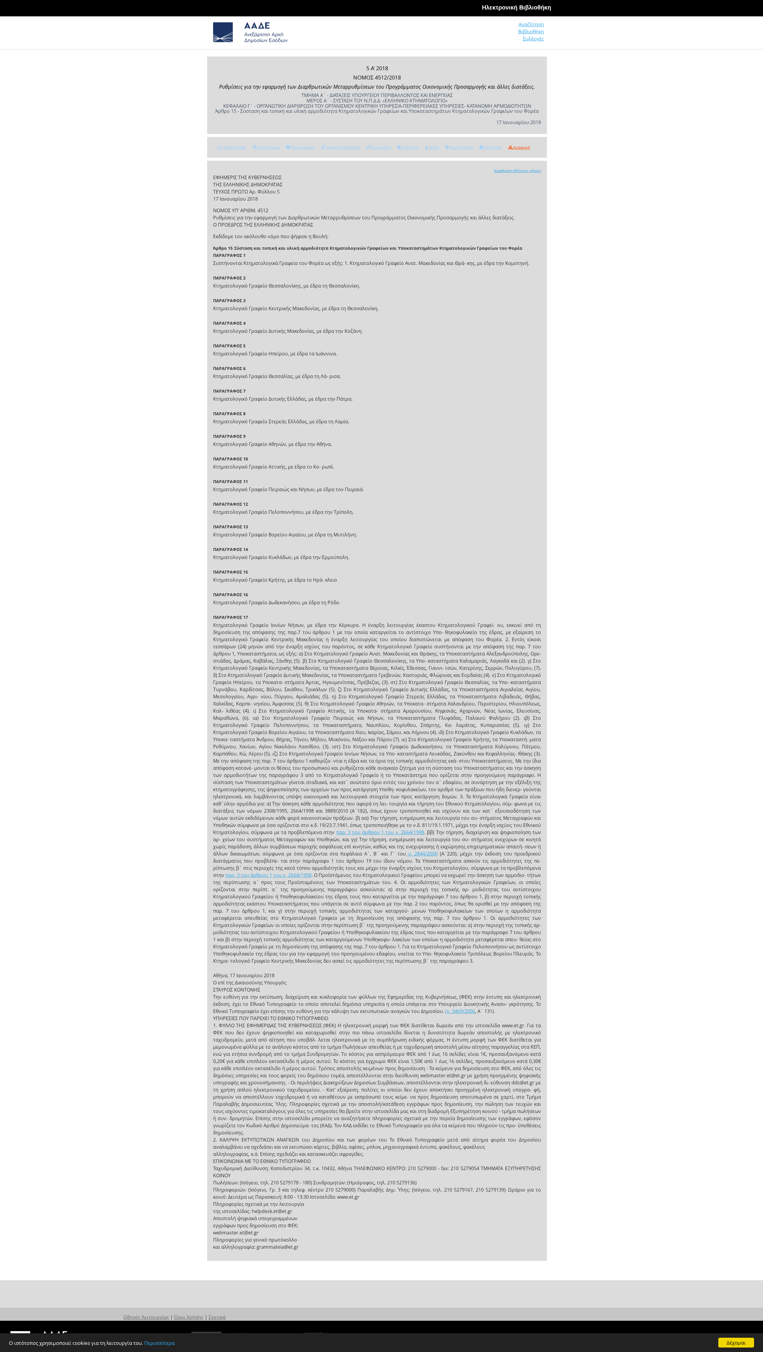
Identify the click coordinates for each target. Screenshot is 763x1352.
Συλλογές (533, 38)
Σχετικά (217, 1317)
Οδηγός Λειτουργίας (146, 1317)
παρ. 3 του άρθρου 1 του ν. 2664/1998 (380, 832)
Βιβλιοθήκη (531, 31)
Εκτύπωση (493, 147)
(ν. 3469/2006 (460, 1011)
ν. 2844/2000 (422, 853)
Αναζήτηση (531, 24)
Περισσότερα (159, 1342)
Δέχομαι (736, 1342)
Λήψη (433, 147)
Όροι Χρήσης (189, 1317)
